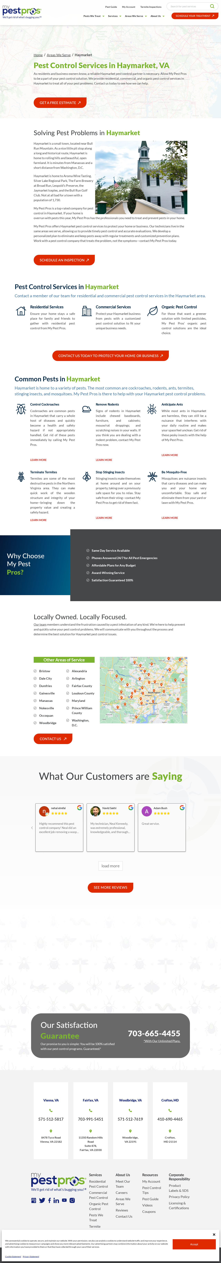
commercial (128, 78)
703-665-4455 (154, 1033)
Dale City (45, 678)
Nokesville (46, 708)
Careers (122, 1192)
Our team (40, 624)
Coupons (149, 1211)
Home (38, 55)
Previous (32, 824)
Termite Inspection (97, 1228)
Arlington (78, 678)
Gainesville (47, 693)
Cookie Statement (13, 1256)
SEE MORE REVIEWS (110, 887)
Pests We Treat (92, 15)
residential (111, 78)
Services (113, 15)
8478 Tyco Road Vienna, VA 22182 (51, 1139)
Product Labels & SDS (179, 1187)
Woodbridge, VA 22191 (130, 1139)
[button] (214, 1234)
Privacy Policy (179, 1197)
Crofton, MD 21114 (170, 1139)
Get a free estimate (58, 103)
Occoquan (46, 715)
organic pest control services (162, 78)
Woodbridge (47, 723)
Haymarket (41, 143)
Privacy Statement (31, 1256)
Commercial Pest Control (98, 1195)
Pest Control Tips (151, 1190)
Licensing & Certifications (179, 1205)
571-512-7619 (130, 1119)
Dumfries (45, 686)
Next (189, 824)
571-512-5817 (51, 1119)
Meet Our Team (123, 1183)
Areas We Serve (134, 15)
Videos (147, 1205)
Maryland (78, 701)
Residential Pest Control (98, 1183)
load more (111, 865)
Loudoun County (83, 693)
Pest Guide (111, 6)
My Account (128, 6)
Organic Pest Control (98, 1206)
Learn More (38, 460)
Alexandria (79, 671)
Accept (194, 1244)
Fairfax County (82, 686)
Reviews (122, 1210)
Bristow (44, 671)
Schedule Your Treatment (193, 16)
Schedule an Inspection (62, 260)
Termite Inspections (150, 6)
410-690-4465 (170, 1119)
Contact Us (51, 739)
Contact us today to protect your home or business (108, 356)
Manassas (46, 701)
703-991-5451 (90, 1119)
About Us (156, 15)
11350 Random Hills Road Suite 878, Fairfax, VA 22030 (91, 1143)
